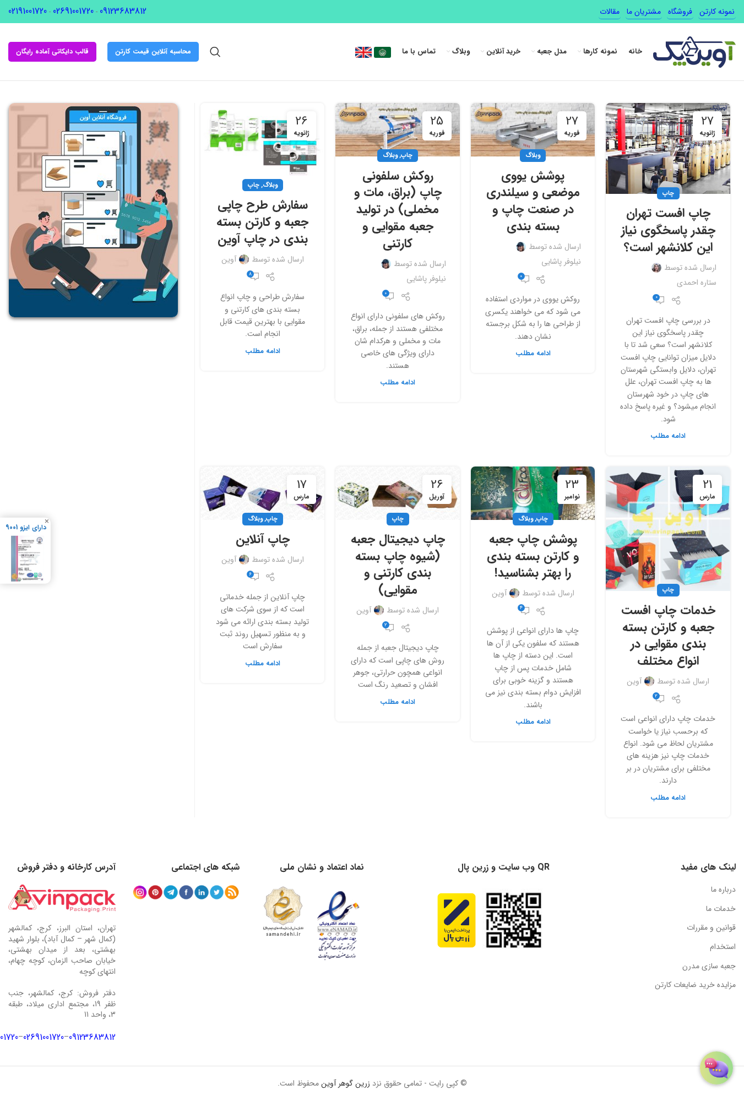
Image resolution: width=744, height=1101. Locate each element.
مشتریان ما (644, 12)
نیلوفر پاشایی (561, 262)
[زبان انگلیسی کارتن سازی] (363, 52)
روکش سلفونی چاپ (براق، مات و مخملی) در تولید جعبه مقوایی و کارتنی (398, 209)
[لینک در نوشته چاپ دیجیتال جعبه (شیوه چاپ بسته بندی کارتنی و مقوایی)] (397, 493)
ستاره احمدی (696, 282)
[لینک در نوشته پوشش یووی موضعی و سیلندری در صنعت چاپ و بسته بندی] (533, 129)
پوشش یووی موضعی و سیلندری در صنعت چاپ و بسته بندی (533, 201)
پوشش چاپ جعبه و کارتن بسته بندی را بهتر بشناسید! (533, 556)
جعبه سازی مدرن (709, 966)
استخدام (723, 947)
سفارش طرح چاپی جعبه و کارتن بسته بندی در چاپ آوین (262, 222)
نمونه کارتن (717, 12)
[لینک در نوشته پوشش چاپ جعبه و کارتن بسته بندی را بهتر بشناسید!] (533, 493)
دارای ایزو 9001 (26, 527)
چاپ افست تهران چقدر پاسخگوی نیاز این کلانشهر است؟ (668, 230)
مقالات (610, 12)
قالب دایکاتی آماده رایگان (52, 51)
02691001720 (73, 11)
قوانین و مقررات (711, 927)
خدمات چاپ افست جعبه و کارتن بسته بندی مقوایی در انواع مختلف (668, 635)
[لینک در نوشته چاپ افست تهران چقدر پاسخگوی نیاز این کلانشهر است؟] (668, 148)
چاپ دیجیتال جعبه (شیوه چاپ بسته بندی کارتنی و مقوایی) (398, 564)
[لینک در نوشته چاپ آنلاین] (262, 493)
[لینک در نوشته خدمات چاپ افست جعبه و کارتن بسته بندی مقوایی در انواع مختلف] (668, 529)
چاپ (668, 193)
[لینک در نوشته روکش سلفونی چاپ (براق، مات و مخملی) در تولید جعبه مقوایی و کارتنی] (397, 129)
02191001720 (27, 11)
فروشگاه (680, 12)
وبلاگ (532, 155)
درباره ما (723, 889)
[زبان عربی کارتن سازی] (381, 52)
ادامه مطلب (668, 436)
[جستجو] (215, 52)
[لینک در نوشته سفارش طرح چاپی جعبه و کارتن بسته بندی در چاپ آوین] (262, 144)
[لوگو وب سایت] (694, 51)
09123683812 (123, 11)
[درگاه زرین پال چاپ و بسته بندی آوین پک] (456, 920)
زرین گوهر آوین (345, 1083)
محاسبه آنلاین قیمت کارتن (153, 51)
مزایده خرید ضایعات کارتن (695, 985)
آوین (228, 259)
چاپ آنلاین (263, 539)
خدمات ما (721, 909)
